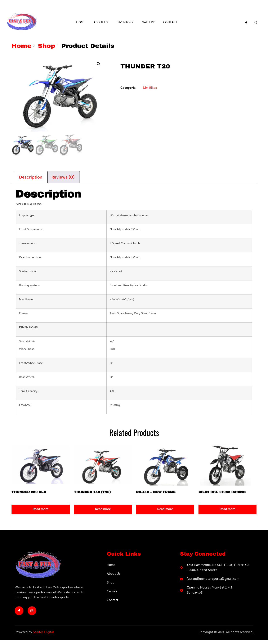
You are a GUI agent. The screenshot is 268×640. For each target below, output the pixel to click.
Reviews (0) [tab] (63, 177)
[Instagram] (32, 610)
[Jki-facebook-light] (19, 610)
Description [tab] (30, 177)
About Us (101, 22)
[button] (98, 64)
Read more (40, 509)
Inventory (125, 22)
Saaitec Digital (43, 632)
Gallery (148, 22)
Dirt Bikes (150, 88)
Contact (170, 22)
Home (80, 22)
